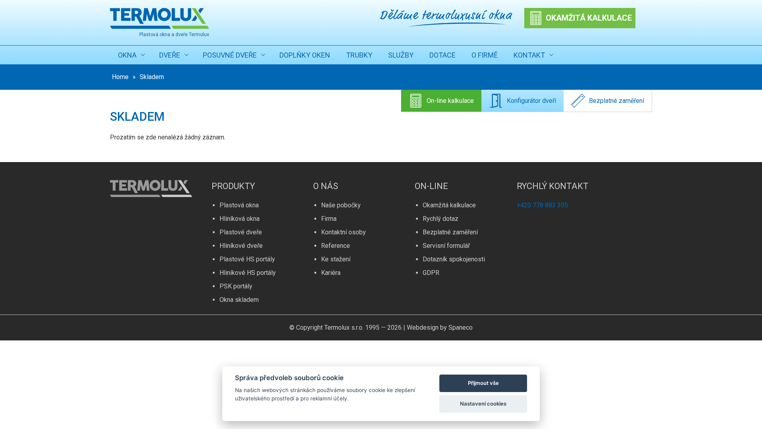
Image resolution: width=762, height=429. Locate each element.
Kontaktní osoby (343, 232)
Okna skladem (239, 299)
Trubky (359, 55)
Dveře (169, 55)
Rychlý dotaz (440, 218)
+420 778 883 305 (542, 205)
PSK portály (235, 286)
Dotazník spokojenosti (454, 259)
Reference (335, 245)
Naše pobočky (341, 205)
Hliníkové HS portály (247, 272)
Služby (401, 55)
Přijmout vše (483, 383)
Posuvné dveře (230, 55)
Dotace (442, 55)
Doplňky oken (304, 55)
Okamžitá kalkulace (449, 205)
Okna (127, 55)
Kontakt (529, 55)
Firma (329, 218)
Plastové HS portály (247, 259)
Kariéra (331, 272)
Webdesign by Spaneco (440, 327)
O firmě (484, 55)
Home (120, 77)
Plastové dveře (240, 232)
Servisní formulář (446, 245)
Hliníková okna (239, 218)
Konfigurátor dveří (531, 100)
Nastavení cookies (483, 403)
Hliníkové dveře (241, 245)
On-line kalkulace (450, 100)
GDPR (431, 272)
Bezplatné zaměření (616, 100)
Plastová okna (239, 205)
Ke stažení (335, 259)
